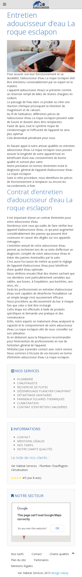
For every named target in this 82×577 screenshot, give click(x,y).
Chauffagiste (27, 383)
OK (57, 528)
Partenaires (41, 560)
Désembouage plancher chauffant (44, 391)
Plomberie (25, 379)
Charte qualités (59, 554)
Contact (23, 437)
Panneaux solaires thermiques (40, 399)
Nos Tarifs (25, 445)
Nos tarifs (17, 554)
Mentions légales (31, 441)
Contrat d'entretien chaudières (42, 407)
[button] (24, 536)
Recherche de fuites (32, 387)
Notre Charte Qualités (34, 449)
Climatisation (28, 403)
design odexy (59, 573)
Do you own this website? (32, 528)
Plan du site (18, 560)
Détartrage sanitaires (34, 395)
